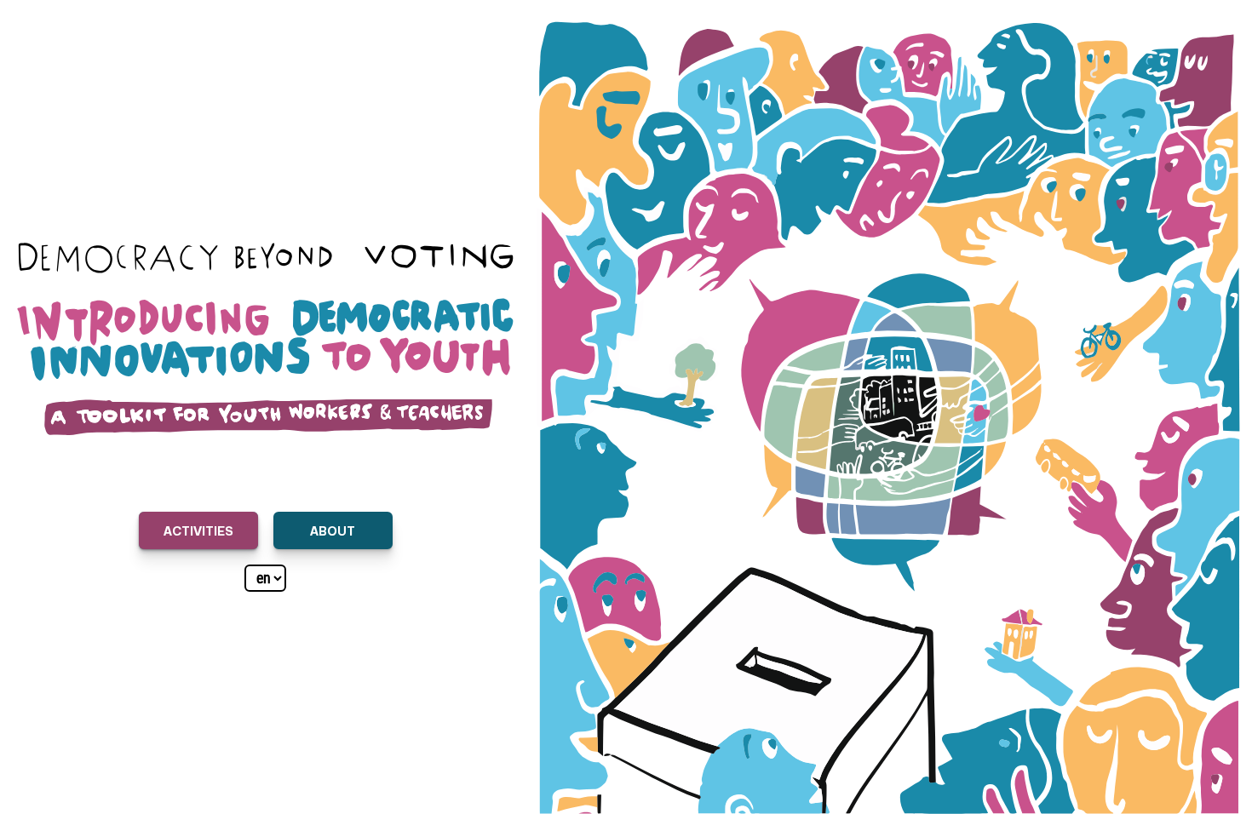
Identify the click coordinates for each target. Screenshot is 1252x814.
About (332, 530)
